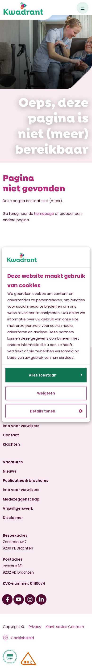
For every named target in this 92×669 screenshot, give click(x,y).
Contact (11, 435)
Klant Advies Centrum (65, 626)
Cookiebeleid (22, 637)
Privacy (35, 626)
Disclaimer (13, 517)
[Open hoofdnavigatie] (82, 8)
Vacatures (13, 462)
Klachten (11, 444)
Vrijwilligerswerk (18, 508)
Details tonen (42, 411)
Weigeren (46, 393)
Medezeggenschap (21, 499)
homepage (44, 213)
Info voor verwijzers (21, 425)
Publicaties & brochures (25, 480)
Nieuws (9, 471)
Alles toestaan (42, 375)
